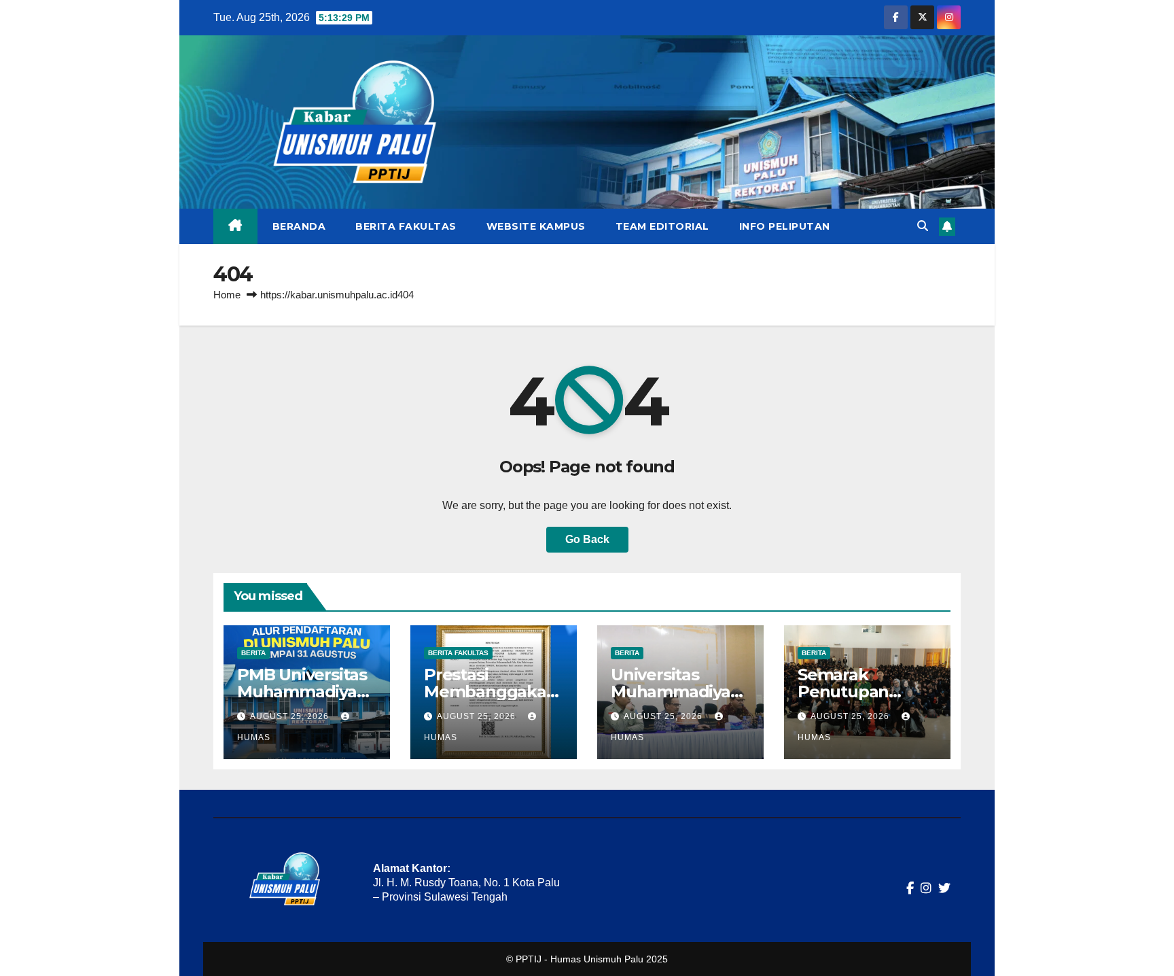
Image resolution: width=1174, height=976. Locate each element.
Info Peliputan (784, 226)
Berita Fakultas (406, 226)
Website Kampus (536, 226)
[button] (922, 226)
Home (227, 294)
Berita (253, 653)
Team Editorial (662, 226)
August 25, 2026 (291, 716)
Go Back (587, 539)
